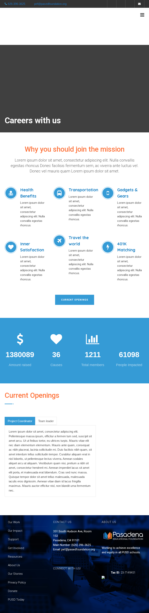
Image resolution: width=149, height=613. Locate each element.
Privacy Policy (17, 582)
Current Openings (74, 299)
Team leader (46, 421)
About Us (14, 565)
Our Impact (15, 531)
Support (13, 539)
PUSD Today (16, 599)
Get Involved (16, 548)
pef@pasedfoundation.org (78, 549)
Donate (12, 591)
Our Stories (15, 573)
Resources (15, 556)
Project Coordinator (20, 421)
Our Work (14, 522)
